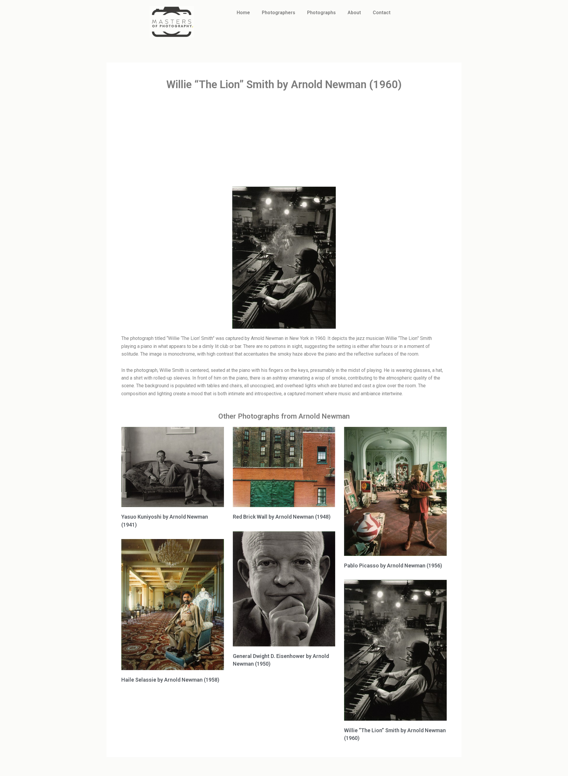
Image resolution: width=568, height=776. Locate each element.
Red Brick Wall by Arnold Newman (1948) (281, 517)
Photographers (278, 12)
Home (243, 12)
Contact (381, 12)
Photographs (321, 12)
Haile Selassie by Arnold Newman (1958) (170, 680)
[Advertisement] (284, 139)
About (354, 12)
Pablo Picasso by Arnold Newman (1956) (393, 565)
